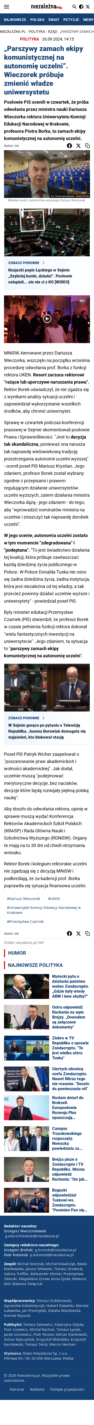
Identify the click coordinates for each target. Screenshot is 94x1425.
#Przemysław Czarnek (25, 921)
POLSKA (37, 20)
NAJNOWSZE (15, 20)
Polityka (37, 32)
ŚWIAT (53, 20)
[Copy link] (87, 145)
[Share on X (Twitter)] (78, 145)
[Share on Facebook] (69, 145)
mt (17, 146)
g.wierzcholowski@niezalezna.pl (32, 1236)
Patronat (17, 1389)
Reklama (37, 1389)
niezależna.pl (13, 32)
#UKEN (54, 898)
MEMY (88, 20)
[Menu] (6, 6)
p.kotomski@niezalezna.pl (52, 1254)
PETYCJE (71, 20)
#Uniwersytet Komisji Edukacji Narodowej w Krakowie (44, 910)
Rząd (52, 32)
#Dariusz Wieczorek (23, 898)
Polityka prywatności (67, 1389)
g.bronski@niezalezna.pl (55, 1249)
